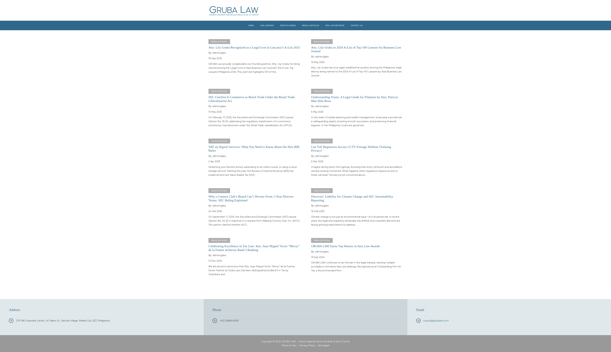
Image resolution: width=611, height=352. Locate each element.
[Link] (233, 10)
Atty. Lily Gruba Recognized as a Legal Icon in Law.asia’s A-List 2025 (254, 47)
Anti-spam (324, 345)
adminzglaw (219, 52)
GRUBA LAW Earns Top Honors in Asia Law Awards (345, 246)
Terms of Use (288, 345)
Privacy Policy (307, 345)
